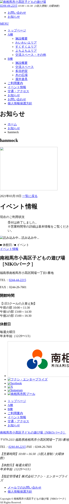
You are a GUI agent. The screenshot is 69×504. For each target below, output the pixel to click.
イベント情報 (17, 87)
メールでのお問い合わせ (24, 487)
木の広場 (21, 75)
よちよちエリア (26, 50)
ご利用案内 (15, 83)
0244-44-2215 (8, 5)
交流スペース (24, 67)
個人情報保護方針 (20, 103)
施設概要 (21, 38)
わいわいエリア (26, 42)
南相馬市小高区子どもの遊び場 (33, 432)
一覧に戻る (30, 196)
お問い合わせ (17, 12)
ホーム (12, 124)
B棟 (10, 58)
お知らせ (14, 16)
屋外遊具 (21, 79)
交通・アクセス (18, 91)
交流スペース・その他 (30, 54)
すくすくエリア (26, 46)
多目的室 (21, 71)
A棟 (10, 34)
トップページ (17, 30)
